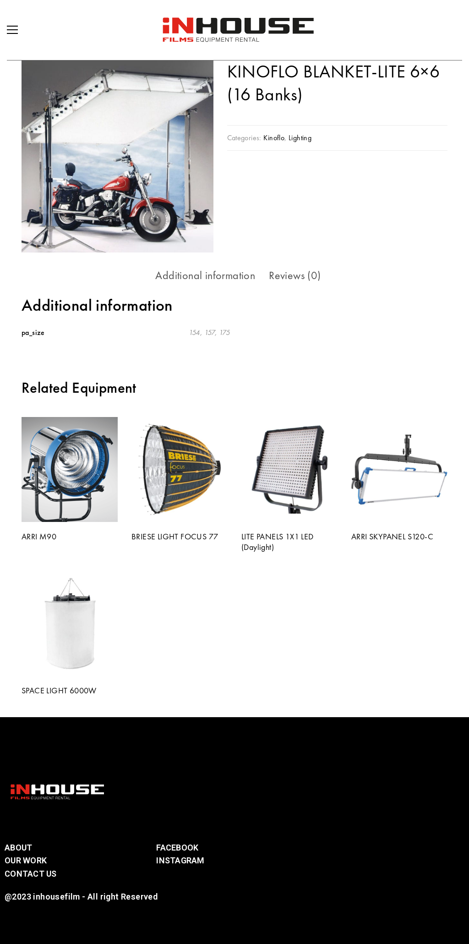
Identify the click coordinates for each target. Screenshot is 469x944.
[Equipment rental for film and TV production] (237, 30)
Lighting (300, 138)
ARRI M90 (39, 536)
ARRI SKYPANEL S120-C (392, 536)
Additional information (205, 275)
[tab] (205, 275)
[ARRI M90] (70, 469)
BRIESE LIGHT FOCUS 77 (174, 536)
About (18, 847)
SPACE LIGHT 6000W (59, 690)
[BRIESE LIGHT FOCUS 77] (179, 469)
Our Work (26, 860)
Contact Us (31, 873)
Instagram (180, 860)
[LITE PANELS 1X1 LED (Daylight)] (289, 469)
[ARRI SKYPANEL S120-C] (399, 469)
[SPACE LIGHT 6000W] (70, 623)
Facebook (177, 847)
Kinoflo (273, 138)
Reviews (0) (295, 275)
